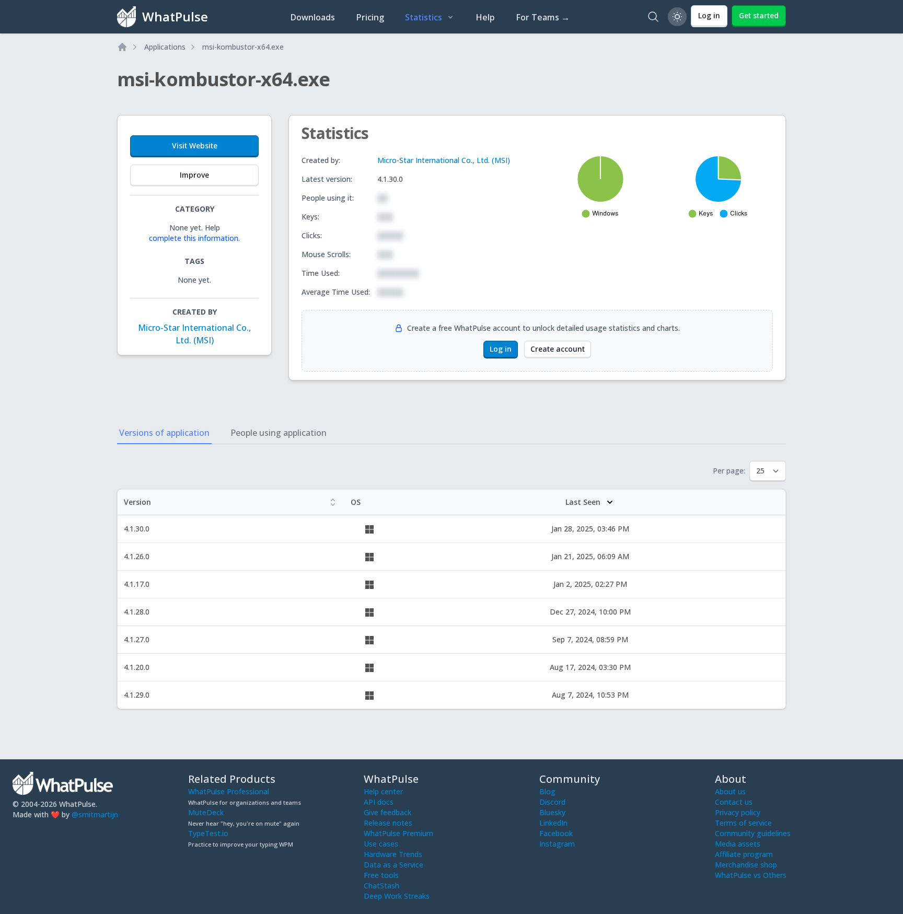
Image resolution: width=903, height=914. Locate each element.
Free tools (381, 875)
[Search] (653, 16)
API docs (378, 802)
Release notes (388, 823)
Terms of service (743, 823)
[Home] (122, 47)
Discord (552, 802)
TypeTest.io (208, 833)
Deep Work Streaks (397, 896)
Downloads (312, 17)
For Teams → (543, 17)
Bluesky (552, 812)
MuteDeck (206, 812)
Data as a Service (393, 865)
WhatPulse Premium (398, 833)
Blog (547, 791)
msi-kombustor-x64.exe (243, 47)
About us (730, 791)
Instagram (557, 844)
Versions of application (164, 432)
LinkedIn (553, 823)
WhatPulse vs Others (750, 875)
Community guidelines (753, 833)
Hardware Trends (393, 854)
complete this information (193, 238)
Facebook (556, 833)
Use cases (381, 844)
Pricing (370, 17)
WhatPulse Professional (228, 791)
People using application (278, 432)
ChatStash (381, 885)
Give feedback (387, 812)
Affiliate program (744, 854)
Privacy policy (737, 812)
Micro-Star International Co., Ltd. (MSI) (443, 160)
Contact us (733, 802)
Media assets (737, 844)
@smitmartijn (95, 814)
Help (485, 17)
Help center (383, 791)
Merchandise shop (746, 865)
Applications (165, 47)
